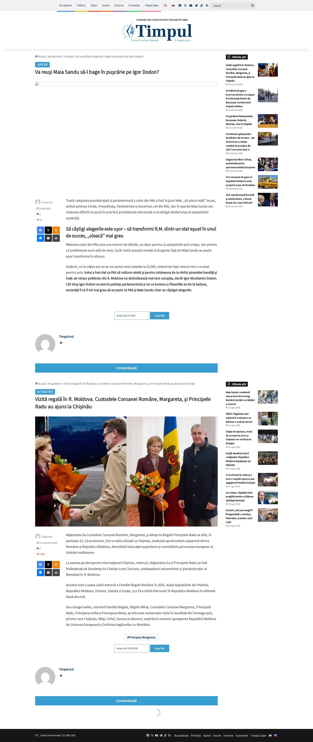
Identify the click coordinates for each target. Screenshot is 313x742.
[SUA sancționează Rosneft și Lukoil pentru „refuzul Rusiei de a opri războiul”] (268, 199)
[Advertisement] (252, 271)
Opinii (94, 5)
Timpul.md (47, 202)
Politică (81, 5)
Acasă (41, 56)
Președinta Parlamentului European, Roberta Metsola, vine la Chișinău (239, 120)
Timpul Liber (152, 5)
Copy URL (160, 315)
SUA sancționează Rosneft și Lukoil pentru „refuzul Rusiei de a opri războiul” (240, 198)
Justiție (68, 56)
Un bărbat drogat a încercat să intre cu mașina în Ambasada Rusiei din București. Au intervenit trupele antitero (240, 98)
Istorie (105, 5)
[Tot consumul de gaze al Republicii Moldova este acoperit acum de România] (268, 182)
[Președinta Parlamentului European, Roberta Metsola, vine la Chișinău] (268, 121)
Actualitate (65, 5)
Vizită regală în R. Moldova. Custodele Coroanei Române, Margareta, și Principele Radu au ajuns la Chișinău (240, 72)
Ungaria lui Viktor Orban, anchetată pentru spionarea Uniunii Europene (240, 163)
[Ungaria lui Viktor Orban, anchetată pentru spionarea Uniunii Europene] (268, 164)
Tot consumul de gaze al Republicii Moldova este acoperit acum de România (240, 180)
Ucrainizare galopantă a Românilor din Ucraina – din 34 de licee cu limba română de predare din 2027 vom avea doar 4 (240, 141)
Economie (134, 5)
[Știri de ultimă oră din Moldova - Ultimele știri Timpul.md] (156, 30)
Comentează (126, 368)
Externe (119, 5)
